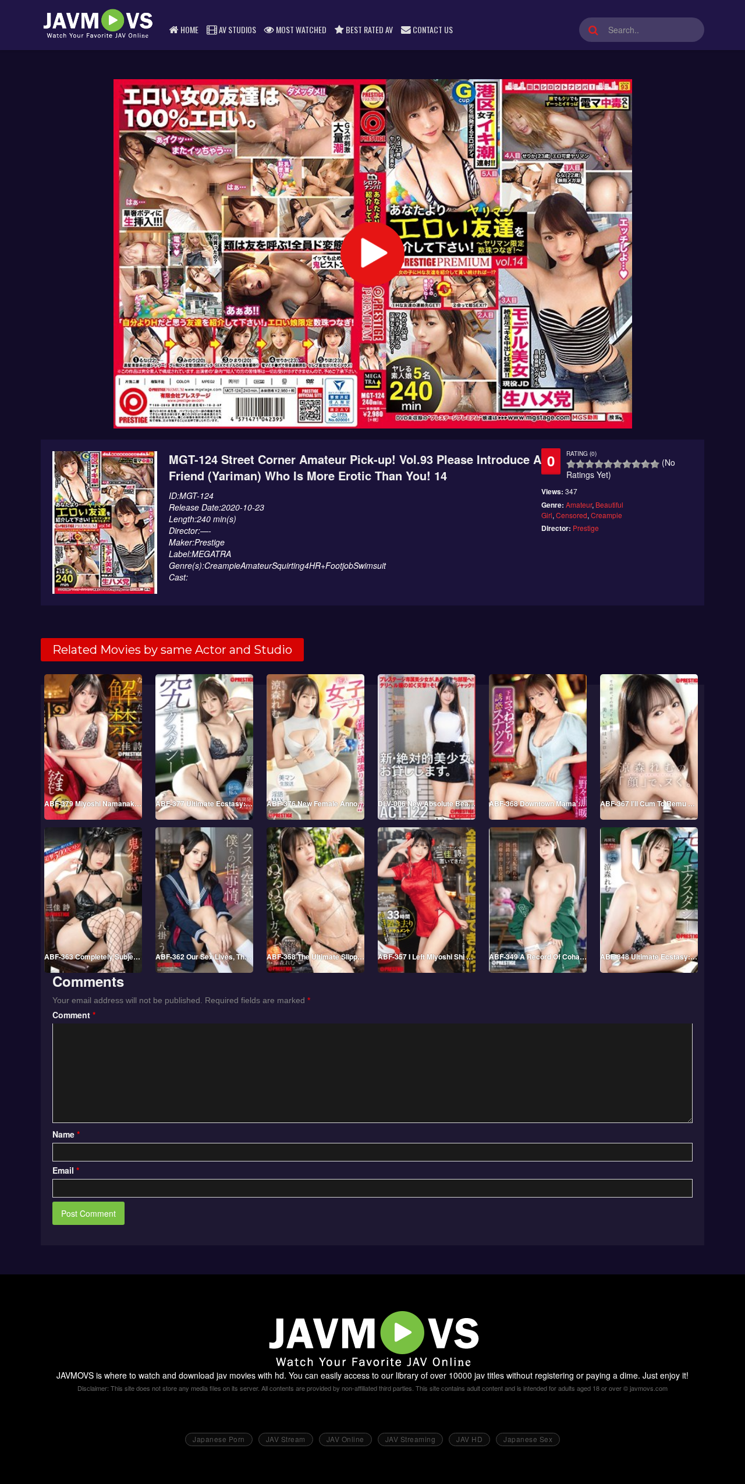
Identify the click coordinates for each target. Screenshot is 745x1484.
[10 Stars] (654, 464)
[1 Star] (571, 464)
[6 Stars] (617, 464)
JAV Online (345, 1439)
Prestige (586, 528)
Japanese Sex (527, 1439)
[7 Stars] (627, 464)
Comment (73, 1015)
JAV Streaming (410, 1439)
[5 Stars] (608, 464)
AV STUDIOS (236, 29)
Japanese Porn (219, 1439)
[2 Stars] (580, 464)
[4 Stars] (599, 464)
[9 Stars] (645, 464)
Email (65, 1170)
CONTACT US (432, 29)
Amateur (579, 504)
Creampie (606, 515)
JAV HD (469, 1439)
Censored (571, 515)
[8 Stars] (636, 464)
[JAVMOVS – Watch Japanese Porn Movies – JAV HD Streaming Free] (97, 23)
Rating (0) (581, 453)
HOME (188, 29)
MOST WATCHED (300, 29)
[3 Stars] (589, 464)
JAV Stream (286, 1439)
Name (66, 1134)
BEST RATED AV (368, 29)
